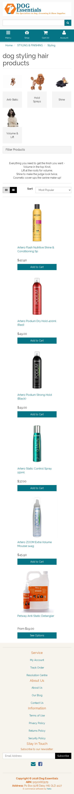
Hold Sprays (37, 99)
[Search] (67, 23)
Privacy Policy (37, 723)
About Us (37, 687)
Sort (30, 188)
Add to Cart (37, 267)
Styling (51, 45)
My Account (37, 660)
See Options (37, 635)
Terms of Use (37, 715)
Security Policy (37, 738)
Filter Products (15, 149)
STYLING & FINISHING (30, 45)
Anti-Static (12, 99)
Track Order (37, 667)
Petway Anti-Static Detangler (35, 616)
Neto (49, 789)
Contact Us (37, 702)
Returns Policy (37, 730)
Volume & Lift (12, 135)
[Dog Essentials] (37, 7)
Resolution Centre (37, 675)
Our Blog (37, 695)
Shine (62, 99)
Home (9, 45)
